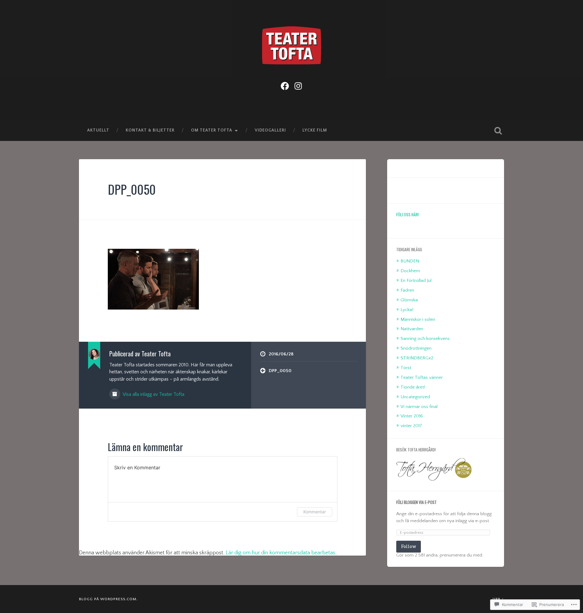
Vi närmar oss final (419, 406)
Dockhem (410, 270)
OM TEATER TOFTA (211, 130)
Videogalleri (270, 130)
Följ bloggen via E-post (416, 502)
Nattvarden (412, 328)
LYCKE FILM (314, 130)
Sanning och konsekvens (425, 338)
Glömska (409, 300)
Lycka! (407, 309)
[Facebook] (285, 85)
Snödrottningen (416, 348)
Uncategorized (415, 396)
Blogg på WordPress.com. (108, 599)
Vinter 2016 (412, 416)
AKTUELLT (98, 130)
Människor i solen (418, 319)
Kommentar (314, 511)
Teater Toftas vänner (422, 377)
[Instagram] (298, 85)
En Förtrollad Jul (416, 280)
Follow (408, 546)
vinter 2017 (411, 425)
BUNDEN (410, 261)
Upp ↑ (498, 599)
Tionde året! (413, 387)
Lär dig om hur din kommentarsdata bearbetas (280, 553)
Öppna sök (498, 130)
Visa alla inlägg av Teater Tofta (153, 394)
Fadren (407, 290)
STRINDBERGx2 (417, 358)
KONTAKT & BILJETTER (150, 130)
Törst (406, 367)
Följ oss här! (407, 214)
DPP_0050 (132, 189)
